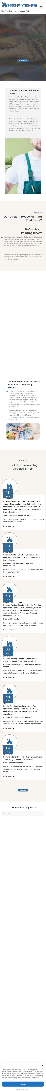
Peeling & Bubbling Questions (25, 709)
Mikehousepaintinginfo (12, 602)
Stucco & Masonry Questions (24, 661)
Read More (7, 526)
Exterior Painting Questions (14, 555)
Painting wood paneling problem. (16, 717)
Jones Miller (8, 754)
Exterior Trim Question (22, 507)
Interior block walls (11, 619)
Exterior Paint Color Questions (16, 501)
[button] (43, 1065)
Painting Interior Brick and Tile (16, 757)
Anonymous (8, 499)
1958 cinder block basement (14, 763)
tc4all (5, 703)
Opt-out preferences (22, 1089)
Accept (23, 1084)
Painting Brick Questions (23, 608)
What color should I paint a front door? (19, 515)
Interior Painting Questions (14, 706)
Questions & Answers (21, 509)
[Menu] (41, 7)
